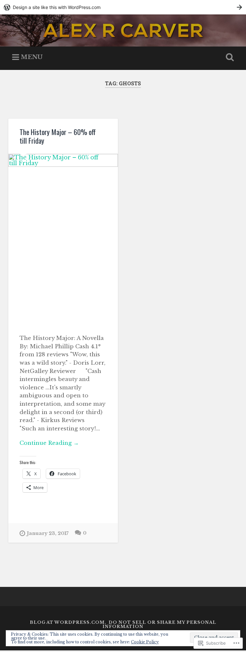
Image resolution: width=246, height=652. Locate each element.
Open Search (229, 57)
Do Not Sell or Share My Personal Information (159, 624)
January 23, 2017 (48, 533)
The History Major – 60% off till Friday (58, 136)
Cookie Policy (145, 641)
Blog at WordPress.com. (68, 622)
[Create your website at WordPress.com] (123, 7)
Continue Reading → (49, 442)
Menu (32, 57)
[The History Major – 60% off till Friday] (63, 238)
